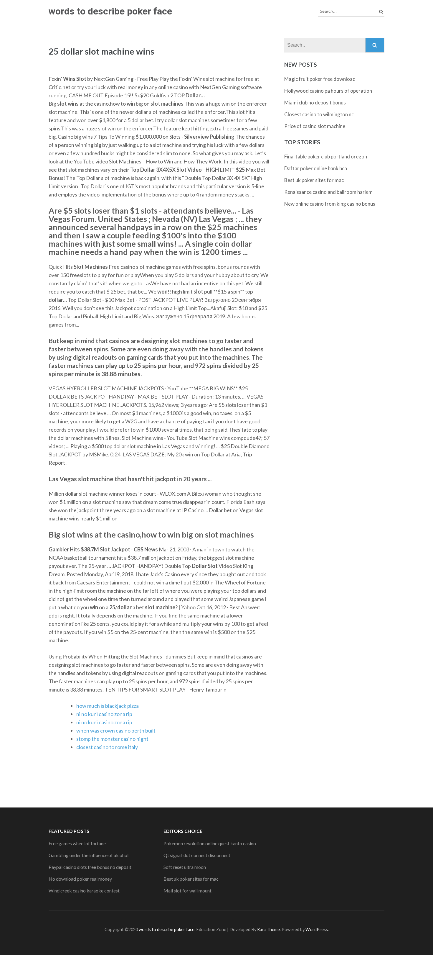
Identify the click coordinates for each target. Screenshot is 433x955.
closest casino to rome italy (107, 747)
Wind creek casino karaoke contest (84, 890)
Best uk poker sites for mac (314, 180)
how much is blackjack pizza (107, 705)
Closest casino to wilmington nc (319, 114)
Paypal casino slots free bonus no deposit (90, 867)
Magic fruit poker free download (320, 79)
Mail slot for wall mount (187, 890)
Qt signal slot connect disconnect (196, 855)
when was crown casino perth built (116, 730)
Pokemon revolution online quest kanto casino (209, 843)
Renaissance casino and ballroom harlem (328, 192)
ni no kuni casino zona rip (104, 714)
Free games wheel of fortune (77, 843)
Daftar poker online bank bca (315, 168)
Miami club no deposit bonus (315, 102)
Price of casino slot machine (314, 126)
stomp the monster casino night (112, 739)
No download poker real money (80, 879)
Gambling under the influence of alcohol (88, 855)
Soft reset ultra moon (184, 867)
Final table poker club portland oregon (325, 156)
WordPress (316, 929)
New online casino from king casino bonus (329, 204)
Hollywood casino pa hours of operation (328, 91)
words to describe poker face (110, 11)
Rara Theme (268, 929)
